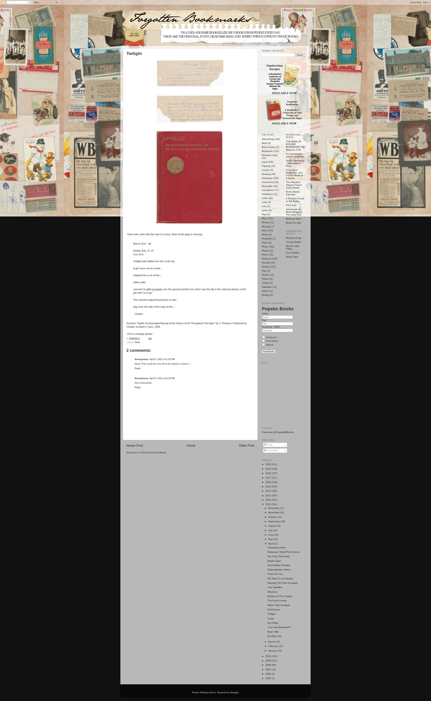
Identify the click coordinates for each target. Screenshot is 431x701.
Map (264, 214)
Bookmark (267, 151)
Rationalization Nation (279, 569)
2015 (269, 486)
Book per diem (293, 218)
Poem (265, 254)
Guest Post (268, 182)
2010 (269, 656)
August (272, 526)
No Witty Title (274, 636)
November (274, 512)
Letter (265, 198)
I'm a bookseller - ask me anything (295, 155)
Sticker (265, 275)
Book (264, 143)
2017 (269, 477)
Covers (265, 170)
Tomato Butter (293, 242)
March (272, 642)
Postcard (266, 258)
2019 (269, 469)
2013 (269, 495)
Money (265, 222)
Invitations (267, 194)
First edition (271, 341)
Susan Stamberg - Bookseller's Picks (295, 163)
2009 (269, 660)
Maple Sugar (274, 561)
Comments (272, 450)
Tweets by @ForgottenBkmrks (278, 432)
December (274, 508)
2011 (268, 504)
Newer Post (134, 445)
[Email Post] (149, 338)
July (270, 530)
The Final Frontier (277, 600)
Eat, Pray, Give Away (279, 556)
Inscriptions (268, 190)
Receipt (266, 262)
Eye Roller (273, 623)
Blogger (234, 692)
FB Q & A (291, 205)
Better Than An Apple (279, 605)
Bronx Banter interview (293, 193)
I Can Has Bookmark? (279, 627)
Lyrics (265, 210)
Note (137, 342)
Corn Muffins (293, 253)
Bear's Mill (273, 632)
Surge (271, 618)
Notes (265, 234)
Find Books (268, 351)
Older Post (246, 445)
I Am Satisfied (275, 587)
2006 (269, 674)
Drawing (266, 174)
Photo (265, 246)
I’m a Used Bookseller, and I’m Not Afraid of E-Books (294, 174)
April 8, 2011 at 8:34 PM (162, 378)
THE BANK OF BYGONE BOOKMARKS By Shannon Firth (295, 145)
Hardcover (271, 337)
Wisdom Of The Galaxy (280, 596)
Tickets (265, 283)
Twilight (271, 614)
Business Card (269, 155)
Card (264, 162)
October (272, 517)
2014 (269, 491)
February (273, 646)
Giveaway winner (277, 547)
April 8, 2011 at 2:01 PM (162, 359)
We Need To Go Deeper (280, 578)
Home (191, 445)
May (270, 539)
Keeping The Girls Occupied (282, 583)
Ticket (265, 279)
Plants (265, 251)
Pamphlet (267, 238)
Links (264, 202)
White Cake (292, 257)
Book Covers (268, 147)
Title (264, 320)
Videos (265, 291)
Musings (266, 226)
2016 (269, 482)
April (271, 543)
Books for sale (293, 223)
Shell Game (274, 609)
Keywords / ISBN (271, 327)
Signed (269, 345)
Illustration (267, 186)
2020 (269, 464)
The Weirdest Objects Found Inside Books (294, 185)
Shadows (272, 592)
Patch (265, 242)
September (274, 521)
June (271, 535)
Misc (264, 218)
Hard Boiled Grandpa (279, 565)
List (264, 206)
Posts (269, 444)
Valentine (267, 287)
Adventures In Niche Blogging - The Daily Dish (294, 212)
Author (265, 313)
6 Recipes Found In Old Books (295, 199)
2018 (269, 473)
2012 (269, 500)
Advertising (268, 139)
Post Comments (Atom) (153, 452)
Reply (138, 368)
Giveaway (267, 178)
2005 (269, 678)
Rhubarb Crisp (293, 238)
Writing (265, 295)
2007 (269, 669)
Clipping (266, 166)
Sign (264, 271)
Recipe (265, 267)
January (272, 650)
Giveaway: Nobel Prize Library (284, 552)
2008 (269, 665)
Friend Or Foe (275, 574)
